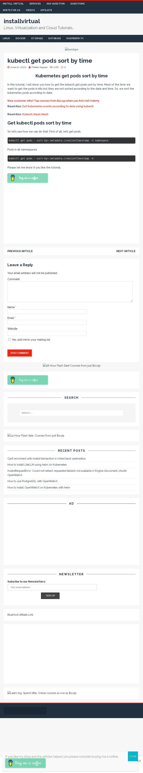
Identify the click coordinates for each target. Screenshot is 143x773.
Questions (77, 3)
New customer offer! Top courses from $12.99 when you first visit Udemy (53, 100)
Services (35, 3)
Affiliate (46, 10)
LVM (56, 67)
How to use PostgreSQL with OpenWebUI (32, 481)
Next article (126, 251)
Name (11, 307)
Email (11, 317)
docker (21, 38)
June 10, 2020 (18, 67)
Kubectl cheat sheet (35, 114)
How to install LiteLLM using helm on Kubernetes (37, 464)
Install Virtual (13, 3)
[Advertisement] (71, 212)
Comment (13, 279)
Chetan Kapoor (39, 67)
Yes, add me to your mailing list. (30, 339)
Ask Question (56, 3)
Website (12, 328)
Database (54, 38)
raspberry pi (74, 38)
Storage (37, 38)
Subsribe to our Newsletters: (26, 581)
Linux (6, 38)
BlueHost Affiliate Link (20, 614)
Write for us (11, 10)
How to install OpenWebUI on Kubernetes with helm (38, 487)
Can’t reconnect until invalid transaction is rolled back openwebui (46, 458)
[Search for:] (71, 413)
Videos (30, 10)
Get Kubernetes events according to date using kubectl (57, 106)
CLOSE (132, 756)
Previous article (20, 251)
